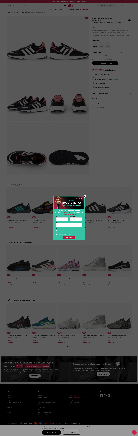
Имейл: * (58, 222)
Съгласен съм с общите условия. (63, 234)
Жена (58, 232)
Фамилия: (72, 216)
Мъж (58, 230)
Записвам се (69, 237)
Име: (57, 216)
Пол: (57, 228)
